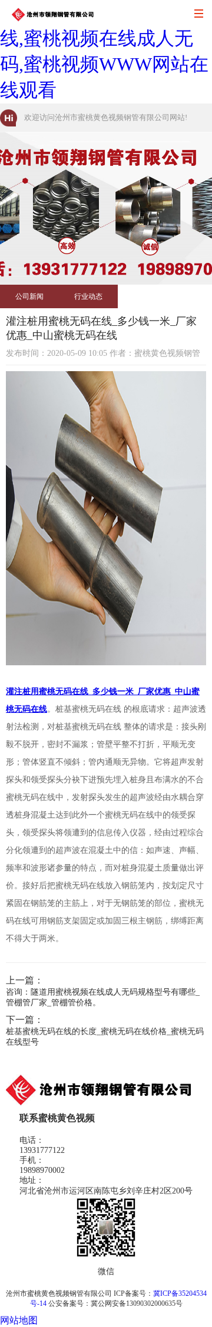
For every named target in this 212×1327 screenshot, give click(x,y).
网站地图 (19, 1320)
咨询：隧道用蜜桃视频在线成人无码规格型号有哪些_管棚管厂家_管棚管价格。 (103, 997)
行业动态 (88, 296)
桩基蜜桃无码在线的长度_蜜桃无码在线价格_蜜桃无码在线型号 (105, 1036)
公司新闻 (29, 296)
